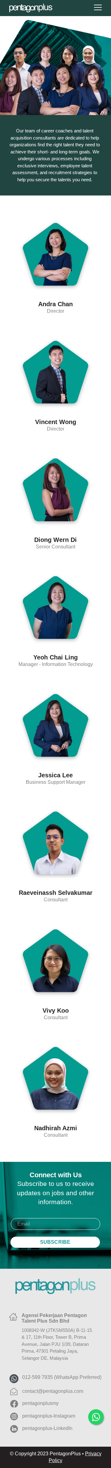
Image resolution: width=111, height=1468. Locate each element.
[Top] (97, 1435)
